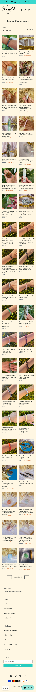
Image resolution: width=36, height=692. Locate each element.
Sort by (4, 28)
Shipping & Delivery (10, 630)
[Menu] (33, 10)
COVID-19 (6, 649)
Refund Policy (8, 635)
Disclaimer (7, 604)
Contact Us (7, 618)
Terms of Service (9, 613)
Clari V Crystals (20, 686)
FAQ (4, 640)
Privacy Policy (8, 609)
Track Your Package (10, 644)
